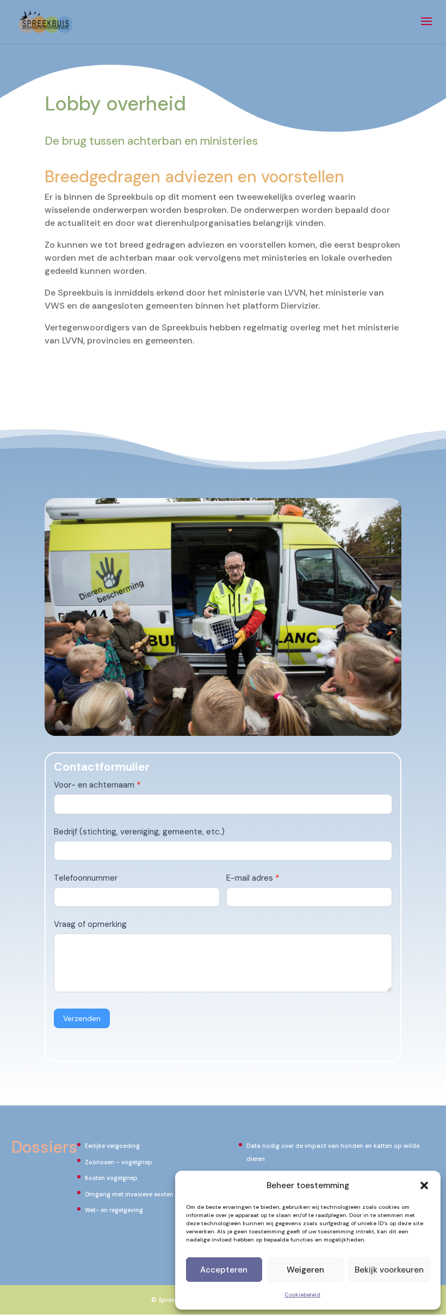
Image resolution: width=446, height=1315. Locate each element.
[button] (424, 1185)
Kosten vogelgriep (111, 1178)
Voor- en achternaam (97, 784)
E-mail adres (253, 877)
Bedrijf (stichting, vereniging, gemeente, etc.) (139, 831)
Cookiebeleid (302, 1294)
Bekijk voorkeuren (389, 1269)
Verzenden (82, 1018)
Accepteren (223, 1269)
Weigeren (305, 1269)
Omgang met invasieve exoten (129, 1194)
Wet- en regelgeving (114, 1210)
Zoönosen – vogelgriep (118, 1162)
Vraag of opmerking (90, 924)
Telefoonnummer (85, 877)
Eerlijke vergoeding (112, 1146)
